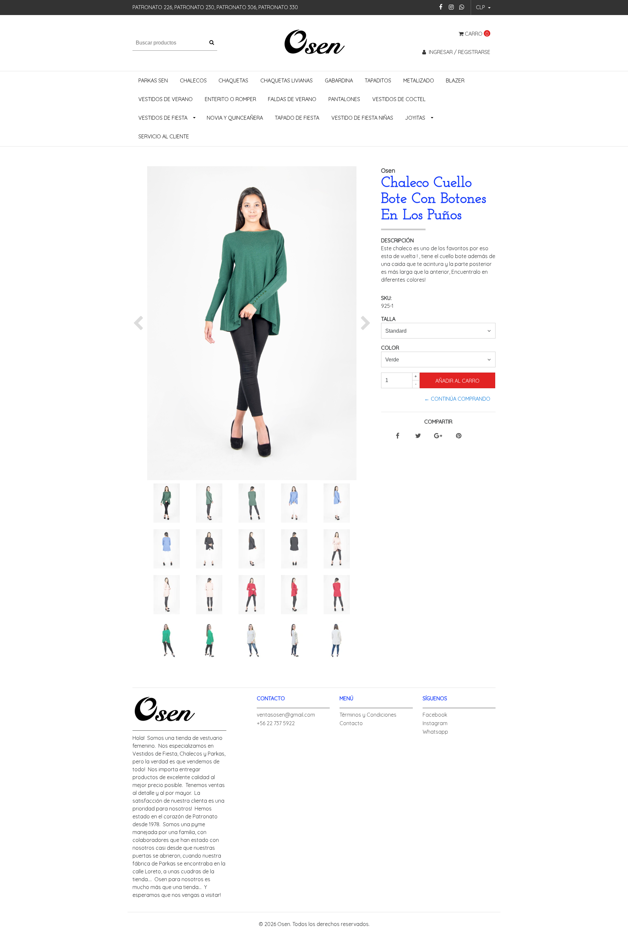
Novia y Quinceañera (235, 117)
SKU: (386, 298)
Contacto (351, 723)
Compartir (438, 421)
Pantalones (344, 99)
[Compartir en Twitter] (418, 436)
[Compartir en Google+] (438, 436)
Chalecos (193, 80)
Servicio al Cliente (163, 136)
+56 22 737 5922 (276, 723)
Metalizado (418, 80)
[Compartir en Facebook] (397, 436)
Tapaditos (378, 80)
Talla (388, 319)
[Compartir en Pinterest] (458, 436)
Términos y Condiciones (368, 714)
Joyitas (415, 117)
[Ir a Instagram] (451, 7)
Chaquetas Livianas (286, 80)
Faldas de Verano (292, 99)
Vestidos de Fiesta (162, 117)
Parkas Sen (153, 80)
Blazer (455, 80)
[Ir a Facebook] (441, 7)
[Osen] (314, 42)
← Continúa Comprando (457, 398)
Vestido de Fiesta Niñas (362, 117)
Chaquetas (233, 80)
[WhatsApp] (461, 7)
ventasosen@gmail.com (286, 714)
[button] (483, 7)
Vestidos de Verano (165, 99)
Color (390, 347)
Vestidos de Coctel (399, 99)
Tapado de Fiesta (297, 117)
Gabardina (339, 80)
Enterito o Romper (230, 99)
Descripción (397, 240)
